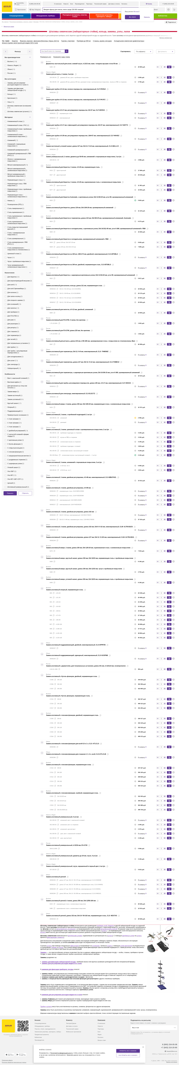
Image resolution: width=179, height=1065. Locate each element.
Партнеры (89, 4)
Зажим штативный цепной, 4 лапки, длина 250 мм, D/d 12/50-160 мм (71, 900)
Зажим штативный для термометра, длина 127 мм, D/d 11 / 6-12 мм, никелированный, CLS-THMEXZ (82, 362)
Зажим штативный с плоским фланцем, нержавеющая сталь (68, 764)
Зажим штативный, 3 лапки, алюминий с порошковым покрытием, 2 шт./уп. (74, 462)
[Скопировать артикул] (54, 67)
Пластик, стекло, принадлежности (45, 1029)
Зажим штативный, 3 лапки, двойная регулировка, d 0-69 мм (68, 488)
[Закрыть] (143, 1047)
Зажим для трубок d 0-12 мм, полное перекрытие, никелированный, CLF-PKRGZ (76, 89)
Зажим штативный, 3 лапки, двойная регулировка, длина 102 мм (70, 512)
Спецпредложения (16, 16)
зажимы (54, 947)
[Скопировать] (119, 64)
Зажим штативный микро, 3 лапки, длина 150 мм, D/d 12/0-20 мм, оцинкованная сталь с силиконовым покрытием (88, 547)
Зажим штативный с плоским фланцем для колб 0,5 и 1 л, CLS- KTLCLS (72, 743)
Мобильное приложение (73, 1031)
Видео (100, 1034)
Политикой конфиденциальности (61, 1053)
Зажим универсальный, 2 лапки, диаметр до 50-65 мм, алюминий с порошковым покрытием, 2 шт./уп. (84, 156)
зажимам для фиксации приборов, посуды (57, 969)
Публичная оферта (7, 1060)
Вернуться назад (9, 26)
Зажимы (43, 952)
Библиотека (162, 16)
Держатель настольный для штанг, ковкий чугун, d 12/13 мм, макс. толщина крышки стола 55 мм (82, 63)
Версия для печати (171, 1062)
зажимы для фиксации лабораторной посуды (59, 962)
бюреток (111, 925)
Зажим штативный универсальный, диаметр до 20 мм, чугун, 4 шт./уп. (72, 856)
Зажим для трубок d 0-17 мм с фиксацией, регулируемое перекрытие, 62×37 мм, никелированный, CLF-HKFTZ (87, 125)
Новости (65, 4)
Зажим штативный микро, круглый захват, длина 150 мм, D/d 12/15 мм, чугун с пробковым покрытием (84, 569)
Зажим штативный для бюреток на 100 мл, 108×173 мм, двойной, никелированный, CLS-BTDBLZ (82, 254)
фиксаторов (74, 946)
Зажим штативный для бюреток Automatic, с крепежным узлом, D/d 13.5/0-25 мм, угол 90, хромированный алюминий (89, 197)
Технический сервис (100, 4)
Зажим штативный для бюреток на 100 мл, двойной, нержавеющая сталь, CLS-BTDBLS (78, 264)
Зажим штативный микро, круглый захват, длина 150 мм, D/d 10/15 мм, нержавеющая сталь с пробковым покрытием (89, 558)
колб (105, 925)
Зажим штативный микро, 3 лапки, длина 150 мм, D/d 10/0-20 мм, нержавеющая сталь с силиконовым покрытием (88, 404)
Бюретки (15, 41)
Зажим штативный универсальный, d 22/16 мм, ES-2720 (66, 845)
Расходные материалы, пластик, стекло (75, 15)
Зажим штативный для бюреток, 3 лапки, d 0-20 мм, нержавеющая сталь (73, 167)
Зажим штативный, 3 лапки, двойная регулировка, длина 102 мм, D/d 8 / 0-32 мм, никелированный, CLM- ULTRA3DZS (89, 526)
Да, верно (132, 17)
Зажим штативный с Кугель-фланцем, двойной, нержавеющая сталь (71, 676)
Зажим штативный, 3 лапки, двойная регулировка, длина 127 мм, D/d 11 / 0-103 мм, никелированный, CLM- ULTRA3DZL (90, 537)
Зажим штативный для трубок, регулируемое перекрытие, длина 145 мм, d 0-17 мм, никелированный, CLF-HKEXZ (88, 383)
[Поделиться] (122, 64)
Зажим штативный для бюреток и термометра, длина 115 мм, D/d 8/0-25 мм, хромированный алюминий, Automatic (88, 218)
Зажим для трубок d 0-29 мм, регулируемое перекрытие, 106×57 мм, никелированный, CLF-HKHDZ (82, 135)
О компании (58, 4)
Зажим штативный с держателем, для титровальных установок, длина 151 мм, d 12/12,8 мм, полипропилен (86, 666)
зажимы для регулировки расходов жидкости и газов (62, 963)
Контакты (124, 4)
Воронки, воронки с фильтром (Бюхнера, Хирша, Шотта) (39, 41)
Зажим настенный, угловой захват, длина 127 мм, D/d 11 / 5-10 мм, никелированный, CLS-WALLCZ (82, 146)
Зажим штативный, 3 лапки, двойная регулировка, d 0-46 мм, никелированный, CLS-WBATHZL (81, 477)
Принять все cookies (128, 1051)
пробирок (100, 925)
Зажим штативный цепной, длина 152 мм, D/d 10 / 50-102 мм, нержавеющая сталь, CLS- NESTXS (81, 915)
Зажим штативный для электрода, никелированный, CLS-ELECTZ (70, 393)
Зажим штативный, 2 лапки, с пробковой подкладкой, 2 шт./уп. (69, 414)
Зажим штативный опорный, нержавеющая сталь (64, 590)
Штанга (42, 932)
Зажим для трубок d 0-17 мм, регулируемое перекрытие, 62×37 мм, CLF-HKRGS (75, 110)
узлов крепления (126, 946)
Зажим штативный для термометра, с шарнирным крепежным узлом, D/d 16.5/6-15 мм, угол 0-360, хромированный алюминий (93, 372)
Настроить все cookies (128, 1055)
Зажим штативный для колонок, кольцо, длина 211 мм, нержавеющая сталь (74, 285)
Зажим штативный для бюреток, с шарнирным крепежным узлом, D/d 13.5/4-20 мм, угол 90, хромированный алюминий (90, 275)
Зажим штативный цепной (56, 877)
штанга (104, 930)
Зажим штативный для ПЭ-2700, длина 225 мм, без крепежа (68, 330)
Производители (79, 4)
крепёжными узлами (75, 936)
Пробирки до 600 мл (84, 41)
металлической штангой (108, 929)
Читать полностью (165, 38)
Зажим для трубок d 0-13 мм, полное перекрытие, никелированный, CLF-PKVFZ (75, 99)
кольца (60, 947)
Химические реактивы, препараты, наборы (104, 15)
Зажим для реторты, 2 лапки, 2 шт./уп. (60, 74)
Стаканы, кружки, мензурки (102, 41)
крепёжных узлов (128, 936)
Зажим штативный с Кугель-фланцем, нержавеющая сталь (68, 696)
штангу (110, 936)
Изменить (147, 17)
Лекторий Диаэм (71, 1023)
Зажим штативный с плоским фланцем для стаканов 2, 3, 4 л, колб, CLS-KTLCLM (76, 754)
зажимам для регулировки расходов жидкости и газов (62, 994)
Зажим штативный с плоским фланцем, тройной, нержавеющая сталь (72, 793)
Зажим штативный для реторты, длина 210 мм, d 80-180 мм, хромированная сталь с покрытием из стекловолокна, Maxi (90, 341)
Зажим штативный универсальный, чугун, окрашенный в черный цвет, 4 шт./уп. (75, 866)
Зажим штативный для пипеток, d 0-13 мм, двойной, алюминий (69, 309)
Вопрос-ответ (102, 1040)
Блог (71, 4)
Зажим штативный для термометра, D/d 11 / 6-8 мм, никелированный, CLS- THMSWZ (77, 351)
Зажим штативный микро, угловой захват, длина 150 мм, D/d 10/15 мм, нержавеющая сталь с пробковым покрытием (89, 579)
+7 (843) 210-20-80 (169, 1047)
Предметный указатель (42, 1034)
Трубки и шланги (46, 1006)
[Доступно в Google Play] (21, 1054)
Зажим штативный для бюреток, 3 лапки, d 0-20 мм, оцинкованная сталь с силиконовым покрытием (83, 182)
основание (96, 946)
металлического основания (65, 929)
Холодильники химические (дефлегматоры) (129, 41)
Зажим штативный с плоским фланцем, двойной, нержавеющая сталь (72, 715)
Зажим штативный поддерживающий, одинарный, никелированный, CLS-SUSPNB (77, 655)
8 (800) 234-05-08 (169, 1044)
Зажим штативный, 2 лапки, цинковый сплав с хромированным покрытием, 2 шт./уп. (77, 429)
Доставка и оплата (114, 4)
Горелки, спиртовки (67, 41)
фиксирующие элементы (55, 937)
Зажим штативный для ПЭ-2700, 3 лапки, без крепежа (65, 320)
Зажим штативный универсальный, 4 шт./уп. (62, 817)
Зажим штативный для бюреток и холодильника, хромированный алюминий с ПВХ (77, 239)
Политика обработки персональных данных (14, 1062)
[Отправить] (174, 1028)
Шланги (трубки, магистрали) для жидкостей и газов (20, 43)
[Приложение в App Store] (9, 1054)
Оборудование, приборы (45, 16)
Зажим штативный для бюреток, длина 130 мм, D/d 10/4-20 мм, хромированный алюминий (79, 207)
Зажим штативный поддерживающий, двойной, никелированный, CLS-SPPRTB (76, 645)
